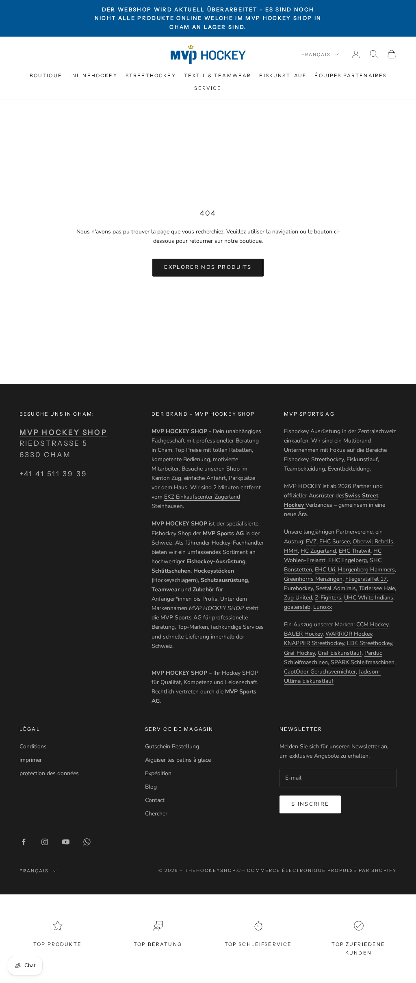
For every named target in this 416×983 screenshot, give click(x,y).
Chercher (156, 813)
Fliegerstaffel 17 (366, 579)
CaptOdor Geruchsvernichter (320, 672)
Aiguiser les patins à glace (178, 760)
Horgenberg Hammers (366, 569)
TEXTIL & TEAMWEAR (217, 75)
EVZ (311, 541)
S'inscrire (310, 804)
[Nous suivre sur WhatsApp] (87, 842)
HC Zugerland (318, 551)
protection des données (49, 773)
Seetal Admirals (336, 588)
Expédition (158, 773)
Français (316, 54)
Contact (155, 800)
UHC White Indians (368, 598)
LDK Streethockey (369, 643)
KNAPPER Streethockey (314, 643)
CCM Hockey (372, 624)
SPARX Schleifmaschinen (362, 662)
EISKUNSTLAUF (282, 75)
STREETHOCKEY (151, 75)
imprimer (31, 760)
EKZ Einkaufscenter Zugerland (202, 497)
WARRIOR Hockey (348, 634)
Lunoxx (322, 607)
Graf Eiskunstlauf (340, 653)
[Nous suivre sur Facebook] (24, 842)
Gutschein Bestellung (172, 746)
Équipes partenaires (350, 75)
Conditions (33, 746)
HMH (291, 551)
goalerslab (297, 607)
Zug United (298, 598)
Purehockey (298, 588)
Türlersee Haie (377, 588)
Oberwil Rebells (373, 541)
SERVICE (207, 88)
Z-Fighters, (328, 598)
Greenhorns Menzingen (313, 579)
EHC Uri (325, 569)
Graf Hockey (299, 653)
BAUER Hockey (303, 634)
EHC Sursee (334, 541)
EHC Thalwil (354, 551)
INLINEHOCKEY (93, 75)
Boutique (46, 75)
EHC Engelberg (347, 560)
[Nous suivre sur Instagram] (45, 842)
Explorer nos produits (207, 267)
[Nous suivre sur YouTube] (66, 842)
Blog (151, 787)
